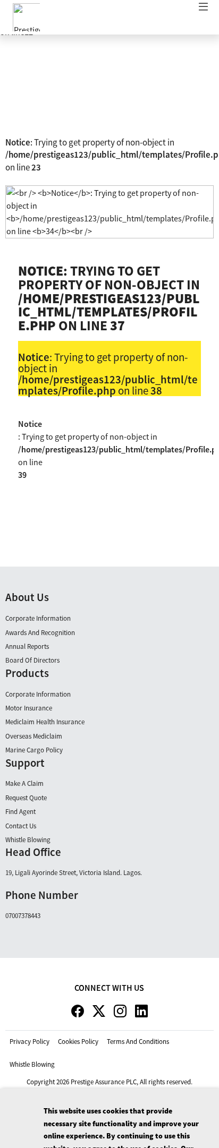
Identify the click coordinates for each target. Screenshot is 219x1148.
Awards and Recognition (40, 632)
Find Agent (20, 811)
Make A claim (24, 783)
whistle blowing (32, 1064)
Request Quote (26, 797)
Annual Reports (27, 646)
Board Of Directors (32, 660)
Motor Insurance (28, 708)
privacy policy (29, 1041)
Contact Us (20, 825)
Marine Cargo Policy (34, 750)
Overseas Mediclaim (33, 736)
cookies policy (78, 1041)
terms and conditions (138, 1041)
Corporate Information (38, 618)
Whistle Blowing (27, 839)
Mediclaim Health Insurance (45, 721)
